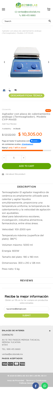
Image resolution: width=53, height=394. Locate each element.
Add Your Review (9, 124)
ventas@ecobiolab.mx (29, 12)
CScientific (6, 109)
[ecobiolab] (26, 6)
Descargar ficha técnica (26, 96)
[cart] (48, 10)
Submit (26, 316)
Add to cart (26, 166)
